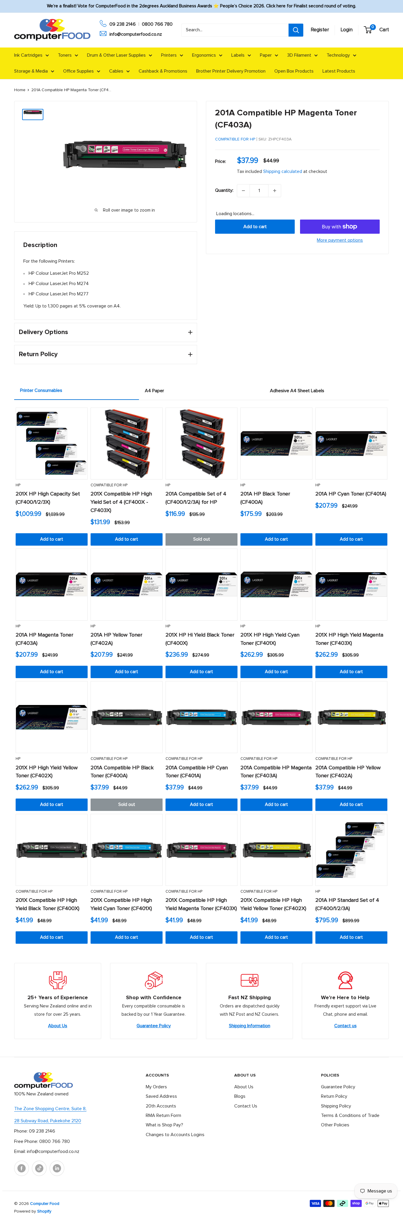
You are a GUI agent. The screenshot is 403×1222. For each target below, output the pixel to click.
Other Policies (335, 1125)
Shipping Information (249, 1025)
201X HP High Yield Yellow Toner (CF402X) (47, 772)
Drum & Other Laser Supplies (116, 55)
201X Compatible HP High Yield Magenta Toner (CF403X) (201, 904)
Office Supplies (78, 71)
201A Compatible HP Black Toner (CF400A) (122, 772)
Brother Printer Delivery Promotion (231, 71)
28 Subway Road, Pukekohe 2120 (47, 1120)
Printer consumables (41, 390)
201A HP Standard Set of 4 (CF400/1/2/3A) (347, 904)
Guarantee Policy (154, 1025)
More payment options (340, 240)
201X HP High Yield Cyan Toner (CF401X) (269, 639)
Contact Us (245, 1106)
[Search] (296, 30)
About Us (57, 1025)
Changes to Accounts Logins (175, 1134)
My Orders (156, 1086)
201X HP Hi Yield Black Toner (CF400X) (200, 639)
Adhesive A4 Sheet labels (297, 390)
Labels (238, 55)
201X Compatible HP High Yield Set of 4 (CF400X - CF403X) (121, 502)
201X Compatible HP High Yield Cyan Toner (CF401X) (121, 904)
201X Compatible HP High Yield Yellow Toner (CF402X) (273, 904)
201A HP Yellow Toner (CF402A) (116, 639)
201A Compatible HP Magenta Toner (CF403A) (276, 772)
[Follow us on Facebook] (21, 1168)
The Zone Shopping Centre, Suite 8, (50, 1108)
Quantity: (224, 190)
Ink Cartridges (28, 55)
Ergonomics (204, 55)
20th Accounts (161, 1106)
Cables (116, 71)
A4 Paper (154, 390)
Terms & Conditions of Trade (350, 1115)
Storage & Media (31, 71)
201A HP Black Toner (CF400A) (265, 498)
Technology (338, 55)
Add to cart (255, 226)
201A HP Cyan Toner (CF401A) (350, 494)
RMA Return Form (163, 1115)
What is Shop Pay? (164, 1125)
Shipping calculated (282, 171)
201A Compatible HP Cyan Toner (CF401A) (197, 772)
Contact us (345, 1025)
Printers (169, 55)
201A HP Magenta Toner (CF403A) (44, 639)
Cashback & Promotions (163, 71)
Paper (266, 55)
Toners (65, 55)
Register (320, 29)
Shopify (44, 1211)
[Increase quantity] (274, 190)
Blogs (239, 1096)
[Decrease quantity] (243, 190)
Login (347, 29)
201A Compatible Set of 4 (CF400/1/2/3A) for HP (196, 498)
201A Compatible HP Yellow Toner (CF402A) (348, 772)
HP (18, 485)
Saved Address (161, 1096)
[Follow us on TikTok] (39, 1168)
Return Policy (334, 1096)
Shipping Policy (336, 1106)
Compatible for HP (235, 139)
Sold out (201, 539)
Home (19, 90)
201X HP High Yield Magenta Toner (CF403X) (349, 639)
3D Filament (299, 55)
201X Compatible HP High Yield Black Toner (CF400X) (47, 904)
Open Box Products (294, 71)
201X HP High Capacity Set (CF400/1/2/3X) (48, 498)
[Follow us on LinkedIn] (57, 1168)
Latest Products (338, 71)
